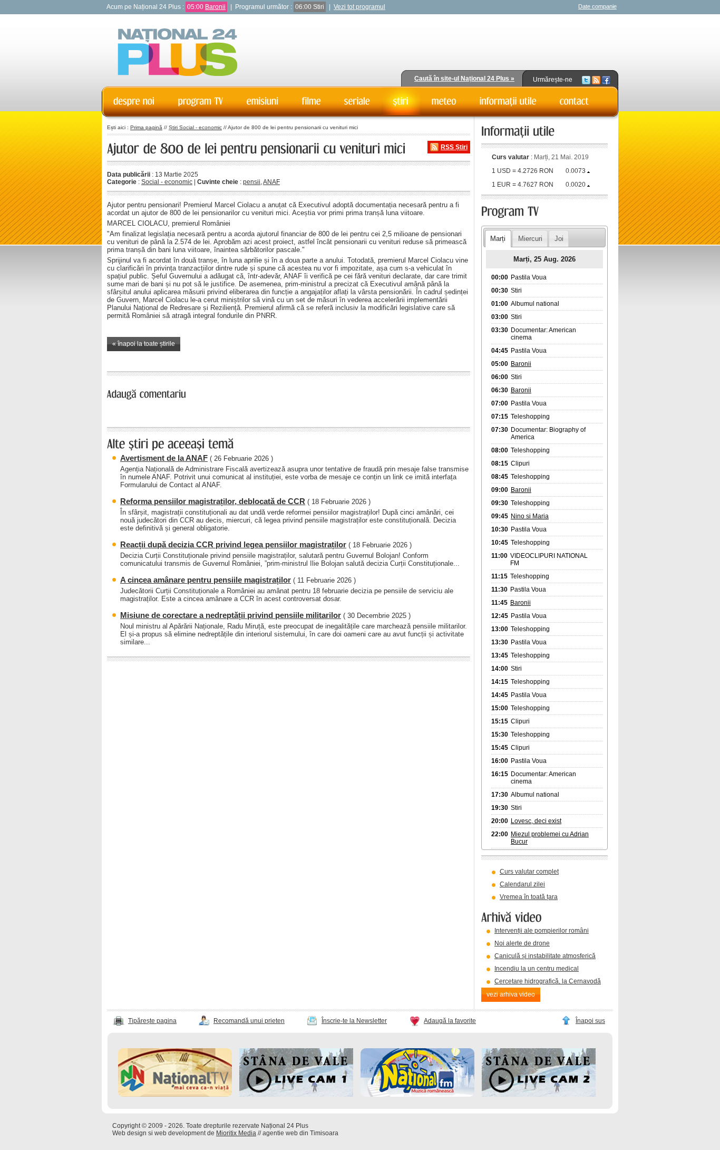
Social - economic (166, 182)
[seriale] (357, 101)
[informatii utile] (508, 101)
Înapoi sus (590, 1021)
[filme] (311, 101)
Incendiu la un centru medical (536, 968)
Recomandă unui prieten (249, 1021)
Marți (497, 239)
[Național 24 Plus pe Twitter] (586, 79)
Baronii (215, 7)
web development (180, 1133)
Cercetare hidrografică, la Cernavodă (547, 981)
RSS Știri (454, 147)
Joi (558, 239)
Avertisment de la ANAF (164, 457)
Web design (129, 1133)
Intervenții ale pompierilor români (541, 930)
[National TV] (175, 1094)
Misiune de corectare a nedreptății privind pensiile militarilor (230, 615)
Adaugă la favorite (450, 1021)
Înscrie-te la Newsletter (354, 1021)
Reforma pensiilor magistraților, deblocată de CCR (212, 501)
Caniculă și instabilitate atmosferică (545, 956)
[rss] (596, 79)
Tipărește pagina (152, 1021)
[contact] (574, 101)
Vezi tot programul (359, 7)
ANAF (271, 182)
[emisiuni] (262, 101)
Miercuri (530, 239)
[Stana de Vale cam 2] (539, 1094)
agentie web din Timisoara (300, 1133)
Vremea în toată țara (529, 897)
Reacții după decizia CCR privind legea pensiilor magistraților (233, 544)
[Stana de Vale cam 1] (296, 1094)
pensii (251, 182)
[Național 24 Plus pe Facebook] (606, 79)
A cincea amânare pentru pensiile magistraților (205, 579)
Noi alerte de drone (522, 943)
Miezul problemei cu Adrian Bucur (550, 837)
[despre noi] (134, 101)
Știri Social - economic (195, 127)
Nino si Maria (530, 516)
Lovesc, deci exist (536, 821)
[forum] (444, 101)
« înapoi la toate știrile (143, 343)
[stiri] (401, 101)
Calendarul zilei (522, 884)
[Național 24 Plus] (178, 53)
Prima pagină (146, 127)
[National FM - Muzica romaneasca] (417, 1094)
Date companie (597, 6)
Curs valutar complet (529, 871)
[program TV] (201, 101)
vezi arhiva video (511, 994)
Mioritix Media (236, 1133)
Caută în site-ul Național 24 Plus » (464, 78)
